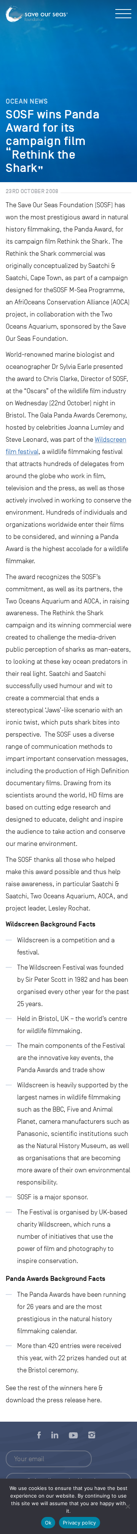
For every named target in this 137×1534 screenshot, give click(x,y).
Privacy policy (79, 1523)
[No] (127, 1506)
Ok (48, 1523)
